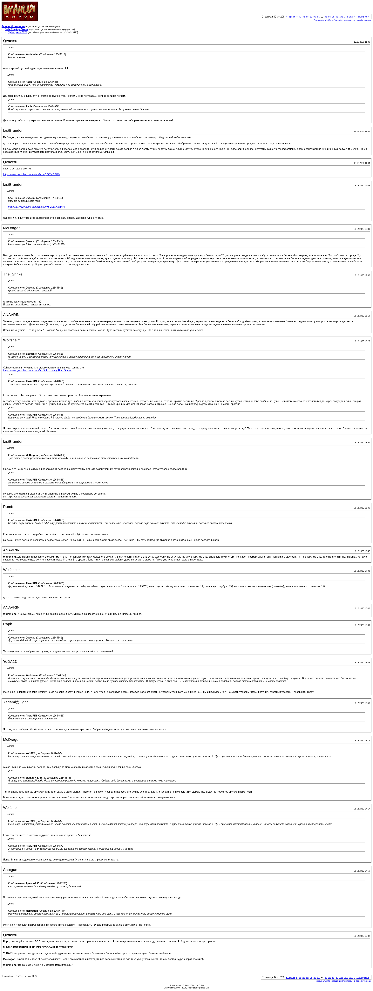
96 (337, 17)
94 (329, 17)
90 (315, 17)
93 (326, 17)
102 (341, 17)
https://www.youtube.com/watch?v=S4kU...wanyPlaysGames (37, 370)
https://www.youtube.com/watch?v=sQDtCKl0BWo (31, 174)
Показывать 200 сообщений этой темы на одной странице (342, 20)
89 (311, 17)
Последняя (362, 17)
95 (333, 17)
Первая (290, 17)
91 (318, 17)
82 (303, 17)
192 (351, 17)
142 (346, 17)
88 (307, 17)
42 (300, 17)
